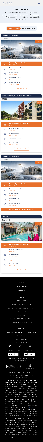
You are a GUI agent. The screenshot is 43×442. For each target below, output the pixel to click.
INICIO (21, 283)
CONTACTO (21, 301)
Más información (21, 88)
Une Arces (21, 311)
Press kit (21, 335)
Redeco (21, 315)
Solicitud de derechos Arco (21, 308)
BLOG (21, 297)
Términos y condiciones (22, 319)
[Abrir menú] (39, 3)
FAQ (21, 293)
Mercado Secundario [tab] (28, 28)
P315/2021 (30, 407)
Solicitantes (21, 339)
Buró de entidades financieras (21, 332)
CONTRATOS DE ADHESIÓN (22, 322)
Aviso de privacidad (21, 304)
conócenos (21, 286)
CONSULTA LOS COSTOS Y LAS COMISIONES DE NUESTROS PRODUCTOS (21, 375)
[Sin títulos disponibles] (32, 209)
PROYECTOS (21, 290)
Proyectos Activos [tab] (14, 28)
